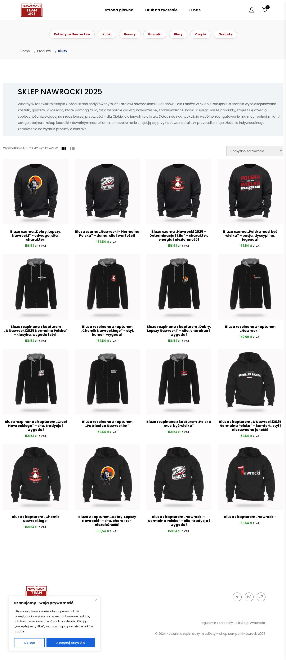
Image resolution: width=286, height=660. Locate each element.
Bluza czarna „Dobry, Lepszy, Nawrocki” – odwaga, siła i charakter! (35, 235)
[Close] (96, 599)
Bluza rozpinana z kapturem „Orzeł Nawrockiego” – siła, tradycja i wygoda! (36, 425)
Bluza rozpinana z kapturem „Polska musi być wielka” (178, 423)
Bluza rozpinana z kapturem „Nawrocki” (250, 328)
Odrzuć (29, 643)
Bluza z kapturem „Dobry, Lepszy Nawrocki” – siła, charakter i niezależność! (107, 520)
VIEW (54, 148)
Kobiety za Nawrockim (72, 34)
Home (25, 51)
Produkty (44, 51)
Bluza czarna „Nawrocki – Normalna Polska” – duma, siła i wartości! (107, 233)
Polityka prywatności (249, 623)
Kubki (106, 34)
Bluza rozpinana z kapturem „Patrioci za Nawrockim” (107, 423)
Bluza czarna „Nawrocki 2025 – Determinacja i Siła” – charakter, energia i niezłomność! (178, 235)
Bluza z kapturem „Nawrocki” (250, 516)
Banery (130, 34)
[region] (54, 624)
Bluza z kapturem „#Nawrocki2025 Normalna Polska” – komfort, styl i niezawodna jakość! (250, 425)
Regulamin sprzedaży (216, 623)
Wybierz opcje (107, 252)
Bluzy (178, 34)
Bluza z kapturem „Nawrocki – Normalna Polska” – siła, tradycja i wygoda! (179, 520)
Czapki (200, 34)
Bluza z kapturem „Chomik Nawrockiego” (35, 518)
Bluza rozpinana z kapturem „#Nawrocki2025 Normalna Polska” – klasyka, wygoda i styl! (36, 330)
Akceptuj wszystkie (70, 643)
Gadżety (225, 34)
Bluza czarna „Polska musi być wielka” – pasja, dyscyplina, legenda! (250, 235)
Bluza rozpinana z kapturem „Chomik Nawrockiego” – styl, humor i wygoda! (107, 330)
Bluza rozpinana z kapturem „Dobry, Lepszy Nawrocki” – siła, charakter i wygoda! (179, 330)
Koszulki (154, 34)
